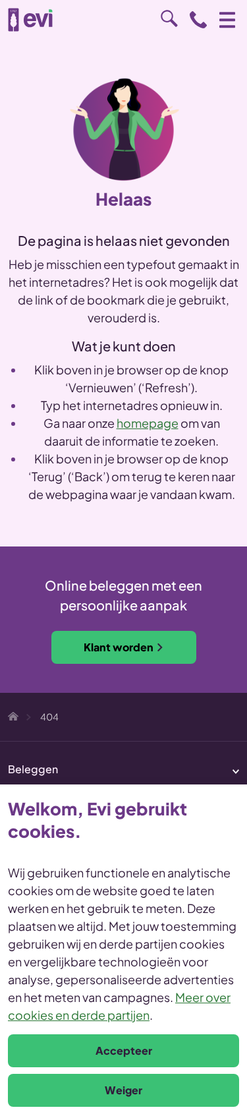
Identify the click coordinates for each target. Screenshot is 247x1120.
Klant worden (118, 647)
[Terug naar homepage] (30, 20)
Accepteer (124, 1050)
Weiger (123, 1090)
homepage (147, 422)
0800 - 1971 (198, 20)
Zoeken (169, 18)
